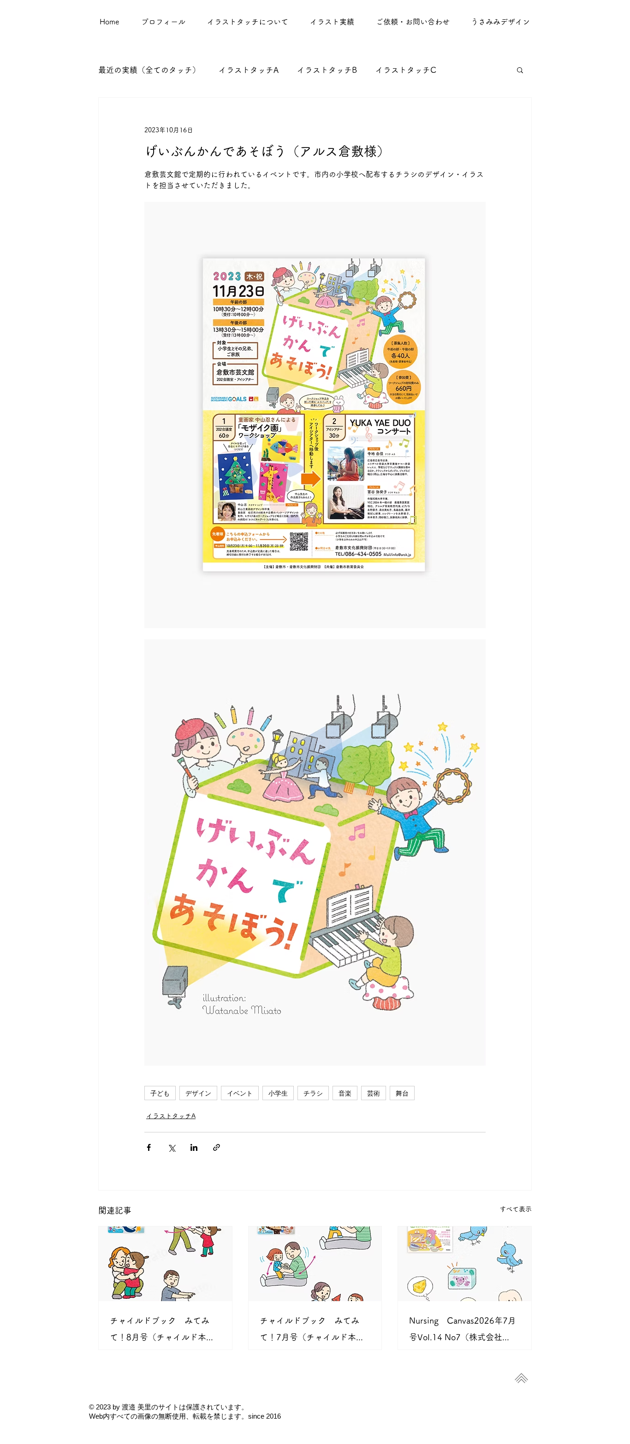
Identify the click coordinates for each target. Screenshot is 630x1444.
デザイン (198, 1093)
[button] (332, 21)
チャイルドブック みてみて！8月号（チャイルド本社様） (162, 1330)
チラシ (313, 1093)
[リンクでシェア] (216, 1147)
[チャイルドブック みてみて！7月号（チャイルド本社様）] (315, 1263)
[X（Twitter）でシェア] (171, 1147)
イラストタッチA (249, 70)
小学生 (278, 1093)
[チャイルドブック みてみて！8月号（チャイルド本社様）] (165, 1263)
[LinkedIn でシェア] (194, 1147)
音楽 (345, 1093)
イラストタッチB (327, 70)
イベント (240, 1093)
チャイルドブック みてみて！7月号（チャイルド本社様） (312, 1330)
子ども (160, 1093)
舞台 (402, 1093)
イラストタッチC (405, 70)
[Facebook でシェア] (148, 1147)
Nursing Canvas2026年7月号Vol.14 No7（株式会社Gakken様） (462, 1330)
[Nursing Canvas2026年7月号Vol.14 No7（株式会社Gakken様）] (464, 1263)
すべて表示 (515, 1209)
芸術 (373, 1093)
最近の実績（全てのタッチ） (149, 70)
